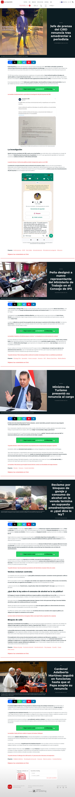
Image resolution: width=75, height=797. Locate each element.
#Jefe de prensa (17, 250)
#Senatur (15, 468)
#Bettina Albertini (62, 358)
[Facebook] (58, 787)
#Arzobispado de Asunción (30, 759)
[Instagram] (63, 787)
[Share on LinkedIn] (33, 62)
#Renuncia (59, 250)
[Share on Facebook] (10, 62)
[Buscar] (72, 2)
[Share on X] (14, 62)
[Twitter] (60, 787)
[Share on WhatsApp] (19, 62)
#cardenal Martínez (56, 759)
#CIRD (23, 250)
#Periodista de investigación (49, 250)
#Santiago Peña (17, 358)
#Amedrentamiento (37, 250)
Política (61, 22)
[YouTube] (66, 787)
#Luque (59, 647)
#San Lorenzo (11, 649)
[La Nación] (6, 2)
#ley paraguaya (47, 647)
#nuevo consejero (32, 358)
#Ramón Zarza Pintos (52, 358)
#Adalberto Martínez (18, 759)
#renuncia (40, 358)
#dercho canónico (47, 759)
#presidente (24, 358)
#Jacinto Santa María (29, 468)
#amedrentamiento (38, 647)
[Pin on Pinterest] (28, 62)
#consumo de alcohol (28, 647)
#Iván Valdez (29, 250)
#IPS (44, 358)
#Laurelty (54, 647)
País (61, 481)
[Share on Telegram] (24, 62)
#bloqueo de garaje (17, 647)
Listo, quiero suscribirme (52, 777)
